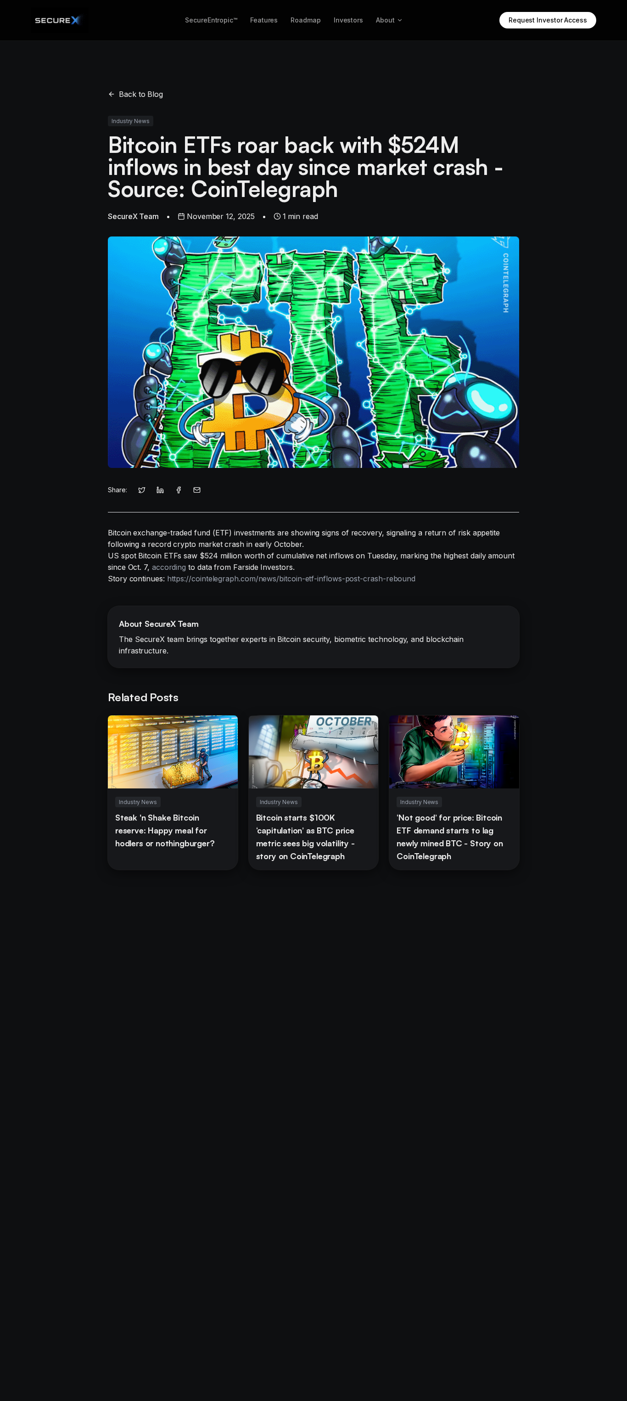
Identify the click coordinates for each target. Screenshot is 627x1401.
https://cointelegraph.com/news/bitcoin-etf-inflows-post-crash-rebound (291, 578)
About (385, 20)
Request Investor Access (548, 20)
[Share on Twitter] (141, 490)
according (169, 567)
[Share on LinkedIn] (160, 490)
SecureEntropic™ (211, 20)
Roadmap (305, 20)
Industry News (131, 121)
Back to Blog (141, 94)
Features (264, 20)
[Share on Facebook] (178, 490)
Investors (348, 20)
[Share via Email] (197, 490)
